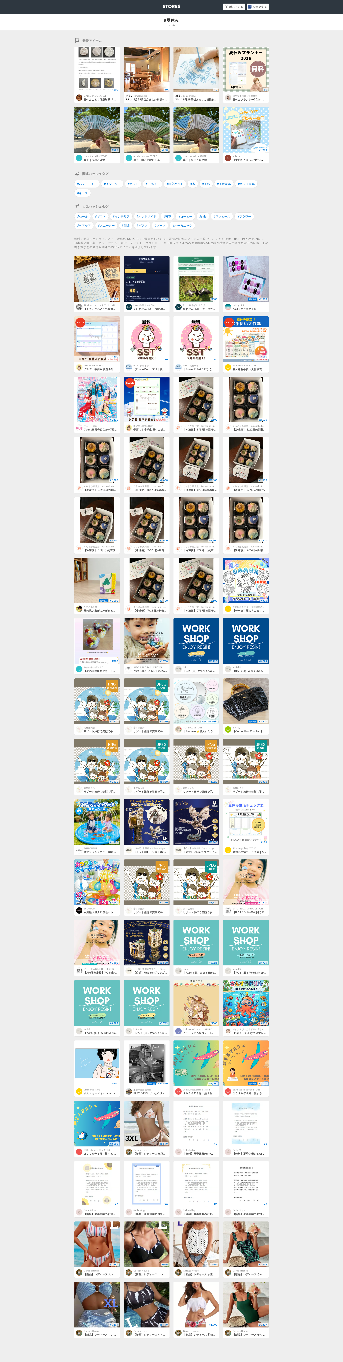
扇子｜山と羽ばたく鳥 (146, 159)
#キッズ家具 (246, 184)
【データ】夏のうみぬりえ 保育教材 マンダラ (262, 610)
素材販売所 (89, 727)
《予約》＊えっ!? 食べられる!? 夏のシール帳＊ (261, 159)
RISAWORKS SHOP (93, 365)
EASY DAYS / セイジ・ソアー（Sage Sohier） (163, 1093)
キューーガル (90, 426)
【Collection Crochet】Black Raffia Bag (259, 731)
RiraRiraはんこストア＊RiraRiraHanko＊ (105, 305)
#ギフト (133, 184)
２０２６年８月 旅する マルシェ (104, 1153)
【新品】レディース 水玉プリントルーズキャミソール (215, 1274)
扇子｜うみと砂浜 (94, 159)
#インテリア (112, 184)
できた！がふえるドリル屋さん (248, 1029)
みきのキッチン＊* (93, 667)
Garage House (141, 1150)
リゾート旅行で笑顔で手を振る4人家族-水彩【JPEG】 (165, 731)
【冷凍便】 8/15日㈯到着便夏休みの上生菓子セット (214, 429)
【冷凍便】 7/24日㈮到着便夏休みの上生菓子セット (264, 550)
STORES (165, 5)
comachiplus (141, 95)
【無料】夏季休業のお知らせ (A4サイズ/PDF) (210, 1153)
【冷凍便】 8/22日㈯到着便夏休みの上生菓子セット (264, 429)
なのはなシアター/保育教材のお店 (250, 607)
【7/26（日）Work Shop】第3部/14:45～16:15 (262, 972)
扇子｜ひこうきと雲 (195, 159)
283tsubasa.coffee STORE (197, 1089)
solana (236, 156)
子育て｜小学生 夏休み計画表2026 (154, 429)
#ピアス (142, 225)
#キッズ (82, 193)
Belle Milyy (189, 1150)
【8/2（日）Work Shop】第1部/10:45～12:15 (261, 670)
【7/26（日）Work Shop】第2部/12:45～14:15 (113, 1033)
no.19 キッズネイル (245, 308)
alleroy (236, 727)
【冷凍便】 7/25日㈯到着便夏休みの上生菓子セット (214, 550)
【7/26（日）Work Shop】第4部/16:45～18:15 (212, 972)
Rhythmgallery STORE (244, 365)
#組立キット (175, 184)
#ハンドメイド (87, 184)
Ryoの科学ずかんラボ (144, 305)
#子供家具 (224, 184)
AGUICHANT (90, 848)
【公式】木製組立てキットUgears (150, 848)
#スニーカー (106, 225)
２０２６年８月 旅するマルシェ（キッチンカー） (213, 1093)
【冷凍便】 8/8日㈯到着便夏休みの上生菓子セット (213, 489)
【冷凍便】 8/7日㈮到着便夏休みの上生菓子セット (263, 489)
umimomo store (92, 1089)
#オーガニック (182, 225)
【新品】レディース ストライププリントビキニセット (116, 1274)
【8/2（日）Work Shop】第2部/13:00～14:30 (212, 670)
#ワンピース (222, 216)
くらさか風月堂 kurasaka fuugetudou (203, 426)
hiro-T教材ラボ (141, 365)
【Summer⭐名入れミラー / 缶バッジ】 (207, 731)
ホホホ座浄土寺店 (142, 1089)
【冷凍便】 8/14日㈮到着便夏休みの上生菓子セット (164, 489)
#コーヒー (185, 216)
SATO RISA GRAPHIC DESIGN (148, 667)
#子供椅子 (152, 184)
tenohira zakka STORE (95, 156)
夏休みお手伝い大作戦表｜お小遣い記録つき (259, 369)
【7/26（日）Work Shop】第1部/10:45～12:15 (163, 1033)
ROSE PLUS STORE (192, 727)
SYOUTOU (89, 908)
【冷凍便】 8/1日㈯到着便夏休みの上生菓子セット (114, 550)
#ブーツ (160, 225)
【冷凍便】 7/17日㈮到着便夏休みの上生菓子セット (214, 610)
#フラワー (244, 216)
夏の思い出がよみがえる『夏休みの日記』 (109, 610)
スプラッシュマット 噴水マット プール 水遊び (111, 851)
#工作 (206, 184)
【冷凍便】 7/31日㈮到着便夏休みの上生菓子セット (164, 550)
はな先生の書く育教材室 (245, 95)
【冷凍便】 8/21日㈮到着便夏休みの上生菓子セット (115, 489)
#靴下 (167, 216)
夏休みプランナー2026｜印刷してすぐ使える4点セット (266, 99)
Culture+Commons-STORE (197, 1029)
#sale (202, 216)
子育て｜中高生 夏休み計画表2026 (105, 369)
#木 (192, 184)
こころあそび (90, 607)
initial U (187, 667)
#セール (82, 216)
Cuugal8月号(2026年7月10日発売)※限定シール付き (116, 429)
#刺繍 (126, 225)
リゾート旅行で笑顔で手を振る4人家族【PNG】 (113, 791)
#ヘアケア (84, 225)
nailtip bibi (238, 305)
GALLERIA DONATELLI (95, 95)
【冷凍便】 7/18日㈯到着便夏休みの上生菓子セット (164, 610)
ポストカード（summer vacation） (106, 1093)
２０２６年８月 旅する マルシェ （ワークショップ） (265, 1093)
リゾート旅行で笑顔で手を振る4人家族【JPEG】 (162, 791)
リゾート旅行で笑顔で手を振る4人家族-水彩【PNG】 (116, 731)
